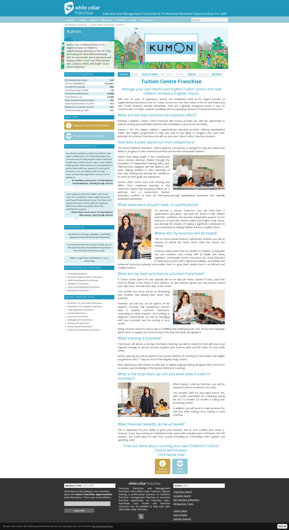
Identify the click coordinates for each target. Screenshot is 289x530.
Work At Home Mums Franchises (84, 329)
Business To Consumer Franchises (85, 303)
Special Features (182, 518)
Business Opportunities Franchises (85, 276)
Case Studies (149, 74)
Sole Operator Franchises (80, 309)
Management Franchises (80, 319)
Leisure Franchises (77, 313)
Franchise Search (182, 491)
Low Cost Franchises (78, 316)
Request (217, 74)
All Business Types (183, 503)
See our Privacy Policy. (102, 526)
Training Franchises (77, 273)
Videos (191, 74)
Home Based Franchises (80, 326)
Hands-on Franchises (78, 323)
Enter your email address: (97, 497)
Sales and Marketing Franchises (84, 286)
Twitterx (141, 516)
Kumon (120, 24)
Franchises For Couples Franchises (85, 306)
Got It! (282, 526)
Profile (124, 74)
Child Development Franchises (83, 280)
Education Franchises (78, 290)
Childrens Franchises (78, 283)
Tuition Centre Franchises (102, 24)
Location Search (182, 495)
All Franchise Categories (76, 24)
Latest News (180, 510)
